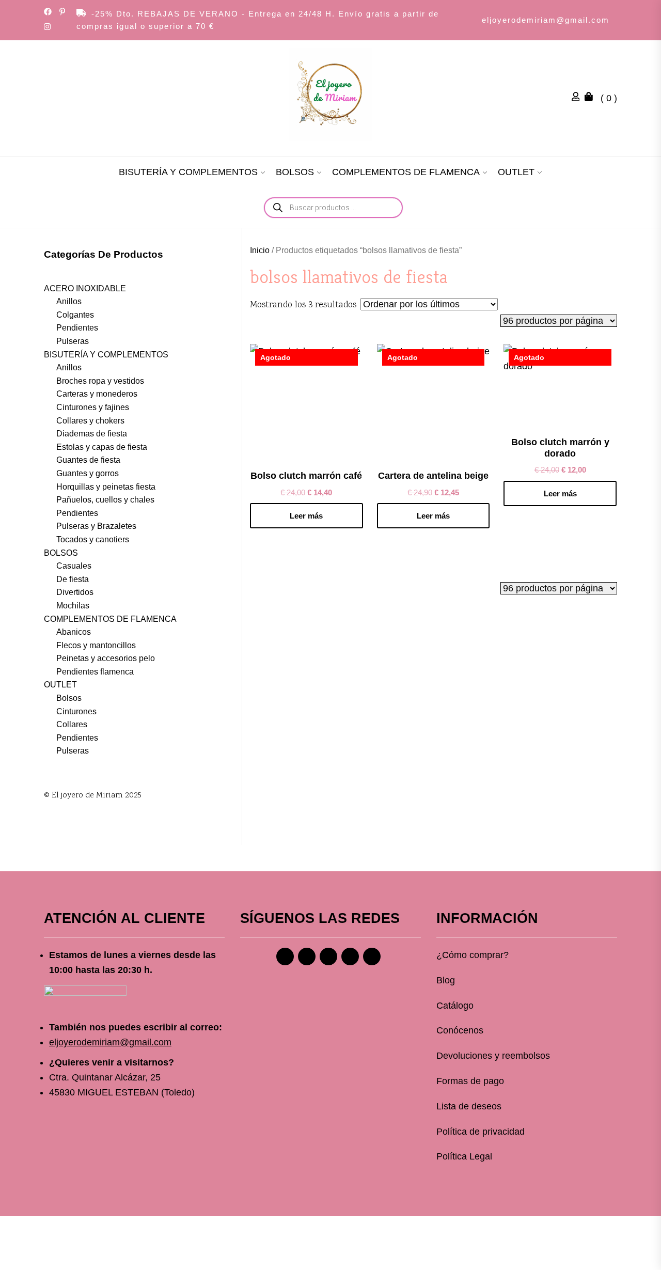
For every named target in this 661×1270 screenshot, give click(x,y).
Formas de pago (470, 1081)
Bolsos (69, 698)
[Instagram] (307, 956)
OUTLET (516, 172)
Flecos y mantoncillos (96, 645)
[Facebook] (285, 956)
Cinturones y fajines (92, 407)
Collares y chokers (90, 420)
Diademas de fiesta (91, 433)
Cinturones (76, 711)
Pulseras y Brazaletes (96, 526)
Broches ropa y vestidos (100, 381)
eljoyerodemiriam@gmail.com (545, 19)
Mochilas (72, 605)
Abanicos (73, 632)
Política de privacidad (480, 1131)
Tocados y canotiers (92, 539)
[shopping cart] (591, 98)
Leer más (306, 515)
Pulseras (72, 341)
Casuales (73, 565)
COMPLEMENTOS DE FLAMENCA (406, 172)
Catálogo (455, 1005)
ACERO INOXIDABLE (85, 288)
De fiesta (72, 579)
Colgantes (75, 314)
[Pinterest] (328, 956)
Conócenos (459, 1030)
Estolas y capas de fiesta (101, 447)
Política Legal (464, 1156)
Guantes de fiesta (88, 460)
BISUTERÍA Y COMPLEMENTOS (188, 172)
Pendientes (77, 327)
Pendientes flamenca (95, 671)
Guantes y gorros (87, 473)
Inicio (260, 250)
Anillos (69, 301)
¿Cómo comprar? (472, 955)
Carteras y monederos (96, 393)
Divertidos (74, 592)
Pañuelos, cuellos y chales (105, 499)
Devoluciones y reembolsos (493, 1056)
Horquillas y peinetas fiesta (105, 486)
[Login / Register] (578, 98)
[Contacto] (372, 956)
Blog (445, 980)
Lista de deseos (468, 1106)
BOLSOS (295, 172)
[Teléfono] (350, 956)
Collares (71, 724)
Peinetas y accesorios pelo (105, 658)
